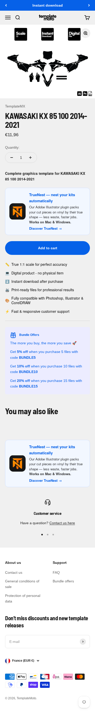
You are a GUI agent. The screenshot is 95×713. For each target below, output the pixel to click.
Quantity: (12, 147)
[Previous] (6, 5)
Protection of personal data (22, 598)
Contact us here (62, 523)
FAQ (56, 572)
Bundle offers (63, 581)
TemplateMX (15, 106)
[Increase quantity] (30, 157)
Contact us (13, 572)
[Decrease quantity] (11, 157)
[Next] (89, 5)
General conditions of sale (22, 584)
